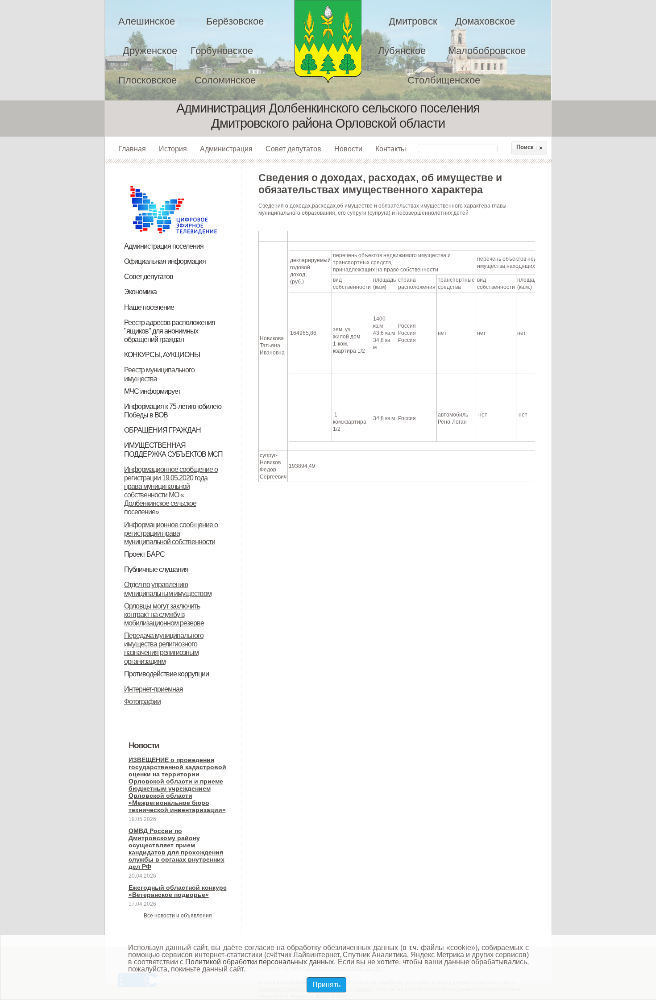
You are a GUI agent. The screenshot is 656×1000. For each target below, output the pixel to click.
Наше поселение (149, 307)
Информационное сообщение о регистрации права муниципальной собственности (171, 533)
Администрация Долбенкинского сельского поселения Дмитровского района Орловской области (328, 41)
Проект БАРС (144, 554)
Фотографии (142, 701)
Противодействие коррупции (166, 674)
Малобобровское (487, 50)
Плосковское (147, 80)
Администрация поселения (163, 246)
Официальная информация (165, 261)
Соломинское (225, 80)
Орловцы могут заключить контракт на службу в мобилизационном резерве (164, 614)
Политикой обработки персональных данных (259, 962)
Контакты (390, 148)
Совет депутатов (293, 148)
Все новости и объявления (178, 915)
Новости (348, 148)
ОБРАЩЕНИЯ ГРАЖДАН (162, 430)
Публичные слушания (156, 569)
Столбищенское (443, 80)
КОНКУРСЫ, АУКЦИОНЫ (162, 354)
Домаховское (485, 21)
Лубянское (402, 50)
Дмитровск (413, 21)
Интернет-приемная (153, 689)
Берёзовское (235, 21)
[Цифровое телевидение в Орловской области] (174, 184)
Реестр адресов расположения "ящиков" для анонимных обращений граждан (169, 331)
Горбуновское (222, 50)
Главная (132, 148)
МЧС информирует (152, 391)
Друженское (150, 50)
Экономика (140, 292)
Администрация (226, 148)
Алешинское (146, 21)
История (173, 148)
